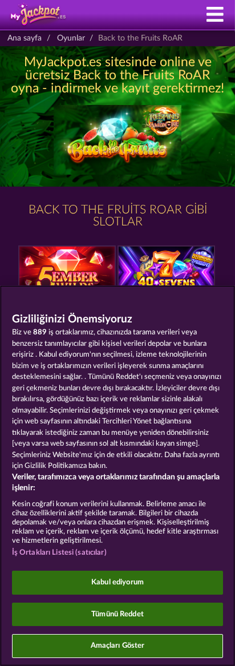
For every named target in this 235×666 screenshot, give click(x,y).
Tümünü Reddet (117, 614)
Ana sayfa (24, 38)
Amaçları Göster (118, 645)
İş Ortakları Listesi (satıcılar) (59, 552)
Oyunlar (71, 38)
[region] (117, 475)
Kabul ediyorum (117, 582)
